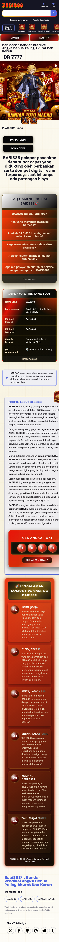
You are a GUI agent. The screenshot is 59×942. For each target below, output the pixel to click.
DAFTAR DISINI (18, 139)
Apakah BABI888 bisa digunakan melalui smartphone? (29, 235)
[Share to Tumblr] (52, 930)
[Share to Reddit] (44, 930)
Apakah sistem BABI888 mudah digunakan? (29, 257)
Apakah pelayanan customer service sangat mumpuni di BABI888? (29, 269)
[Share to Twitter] (10, 930)
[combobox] (26, 13)
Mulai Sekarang (37, 560)
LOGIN (15, 37)
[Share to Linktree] (27, 930)
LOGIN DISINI (18, 148)
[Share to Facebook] (19, 930)
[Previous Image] (2, 91)
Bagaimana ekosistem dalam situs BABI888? (29, 246)
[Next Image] (56, 91)
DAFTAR (44, 37)
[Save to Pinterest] (35, 930)
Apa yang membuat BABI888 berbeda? (29, 223)
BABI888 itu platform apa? (29, 213)
